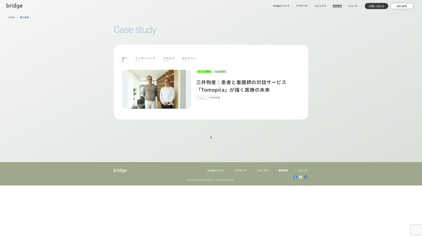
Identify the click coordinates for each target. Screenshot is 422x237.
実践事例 (337, 5)
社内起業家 (220, 71)
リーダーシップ (145, 58)
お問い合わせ (376, 6)
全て (125, 58)
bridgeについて (281, 5)
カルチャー (189, 58)
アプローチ (302, 5)
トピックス (320, 5)
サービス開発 (204, 71)
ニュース (353, 5)
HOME (11, 17)
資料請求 (402, 6)
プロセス (168, 58)
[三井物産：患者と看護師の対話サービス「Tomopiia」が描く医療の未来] (211, 89)
